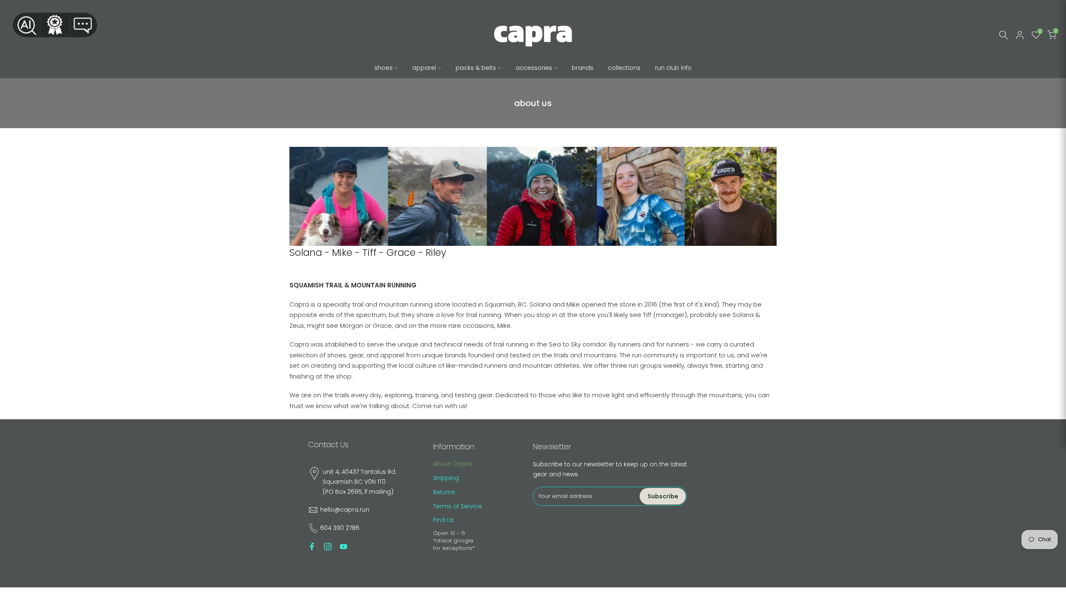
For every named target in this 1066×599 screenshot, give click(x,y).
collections (624, 68)
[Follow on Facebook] (312, 547)
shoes (383, 68)
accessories (534, 68)
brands (582, 68)
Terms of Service (457, 506)
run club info (673, 68)
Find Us (443, 520)
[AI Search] (26, 24)
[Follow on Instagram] (327, 547)
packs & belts (476, 68)
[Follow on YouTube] (343, 547)
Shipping (446, 478)
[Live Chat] (83, 24)
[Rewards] (55, 24)
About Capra (452, 464)
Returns (444, 492)
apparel (424, 68)
